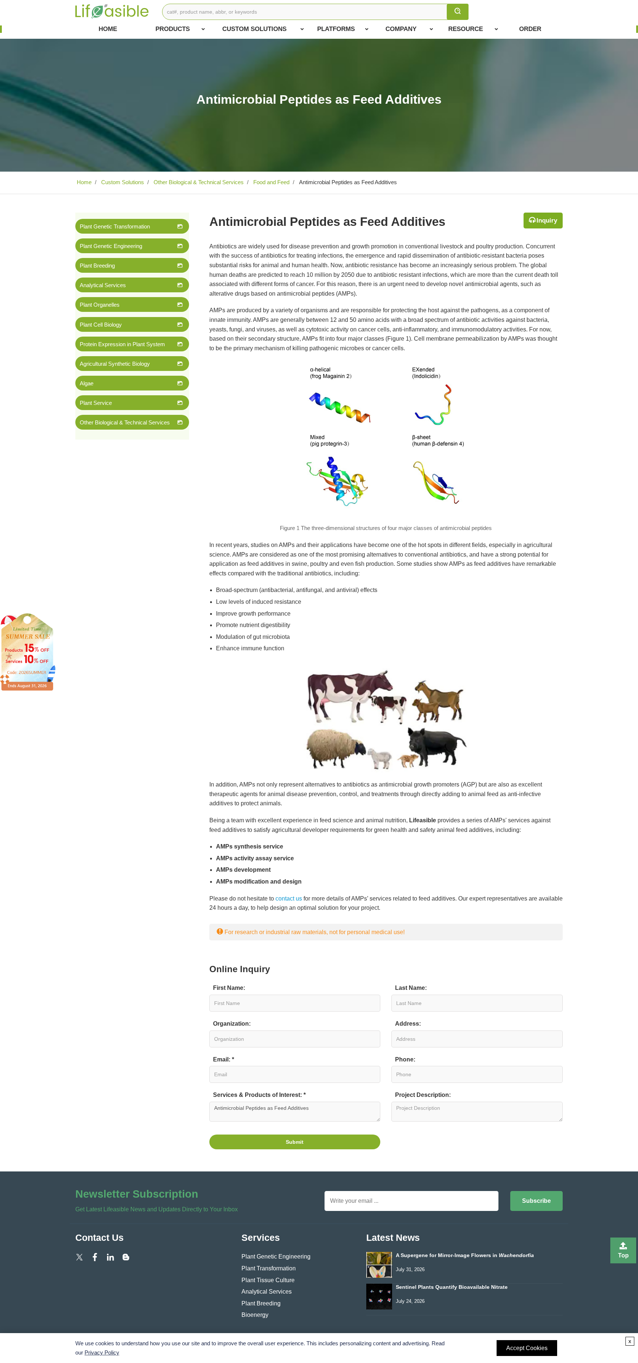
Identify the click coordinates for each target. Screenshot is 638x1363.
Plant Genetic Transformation (115, 226)
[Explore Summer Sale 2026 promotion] (27, 651)
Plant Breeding (97, 265)
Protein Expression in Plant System (122, 344)
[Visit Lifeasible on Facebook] (95, 1256)
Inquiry (546, 220)
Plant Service (96, 403)
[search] (458, 12)
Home (108, 28)
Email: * (223, 1059)
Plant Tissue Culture (268, 1280)
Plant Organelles (100, 305)
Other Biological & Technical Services (198, 182)
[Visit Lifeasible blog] (126, 1256)
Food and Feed (270, 182)
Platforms (336, 28)
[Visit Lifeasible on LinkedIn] (110, 1256)
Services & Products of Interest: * (259, 1095)
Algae (86, 383)
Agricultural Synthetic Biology (115, 364)
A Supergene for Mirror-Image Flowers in (465, 1255)
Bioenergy (254, 1315)
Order (530, 28)
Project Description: (423, 1095)
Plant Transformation (268, 1268)
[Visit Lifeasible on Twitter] (79, 1256)
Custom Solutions (254, 28)
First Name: (229, 988)
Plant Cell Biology (101, 324)
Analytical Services (103, 285)
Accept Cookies (527, 1348)
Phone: (405, 1059)
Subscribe (536, 1201)
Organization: (232, 1023)
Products (172, 28)
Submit (294, 1142)
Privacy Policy (102, 1352)
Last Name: (411, 988)
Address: (408, 1023)
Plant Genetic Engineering (111, 246)
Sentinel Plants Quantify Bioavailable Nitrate (452, 1287)
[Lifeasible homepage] (112, 11)
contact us (288, 898)
